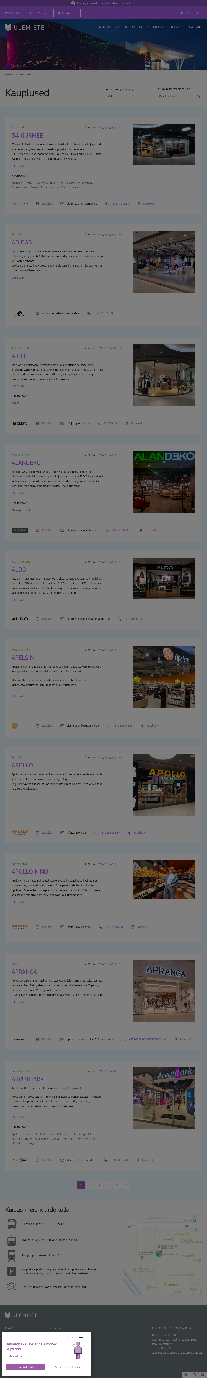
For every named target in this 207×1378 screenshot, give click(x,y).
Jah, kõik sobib (26, 1367)
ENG (74, 1337)
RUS (81, 1337)
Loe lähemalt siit (13, 1356)
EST (68, 1337)
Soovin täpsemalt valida (68, 1367)
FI (86, 1337)
